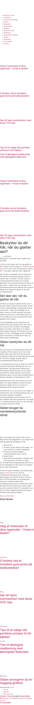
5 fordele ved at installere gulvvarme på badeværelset (14, 94)
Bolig (1, 522)
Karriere (6, 28)
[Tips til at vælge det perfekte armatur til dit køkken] (17, 624)
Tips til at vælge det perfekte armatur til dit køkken (15, 149)
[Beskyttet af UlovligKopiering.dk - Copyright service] (17, 700)
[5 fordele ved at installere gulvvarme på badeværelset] (17, 555)
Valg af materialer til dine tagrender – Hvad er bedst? (14, 67)
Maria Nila (8, 473)
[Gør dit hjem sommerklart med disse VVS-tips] (17, 589)
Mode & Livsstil (9, 15)
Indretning (7, 17)
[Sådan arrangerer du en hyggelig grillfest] (17, 674)
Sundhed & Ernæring (11, 20)
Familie (2, 641)
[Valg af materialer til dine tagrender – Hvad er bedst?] (17, 520)
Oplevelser (7, 24)
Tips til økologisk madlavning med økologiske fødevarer (15, 155)
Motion (6, 22)
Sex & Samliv (8, 26)
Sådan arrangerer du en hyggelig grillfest (16, 681)
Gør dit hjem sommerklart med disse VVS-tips (15, 121)
